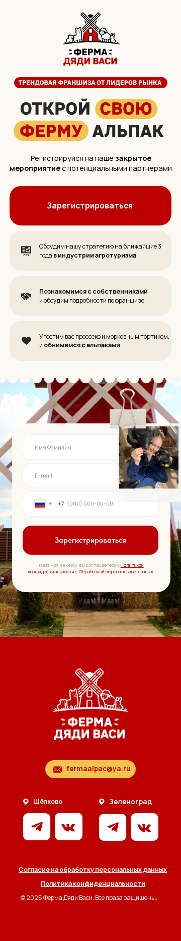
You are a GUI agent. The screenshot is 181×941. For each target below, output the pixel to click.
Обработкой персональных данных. (116, 571)
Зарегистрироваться (90, 205)
